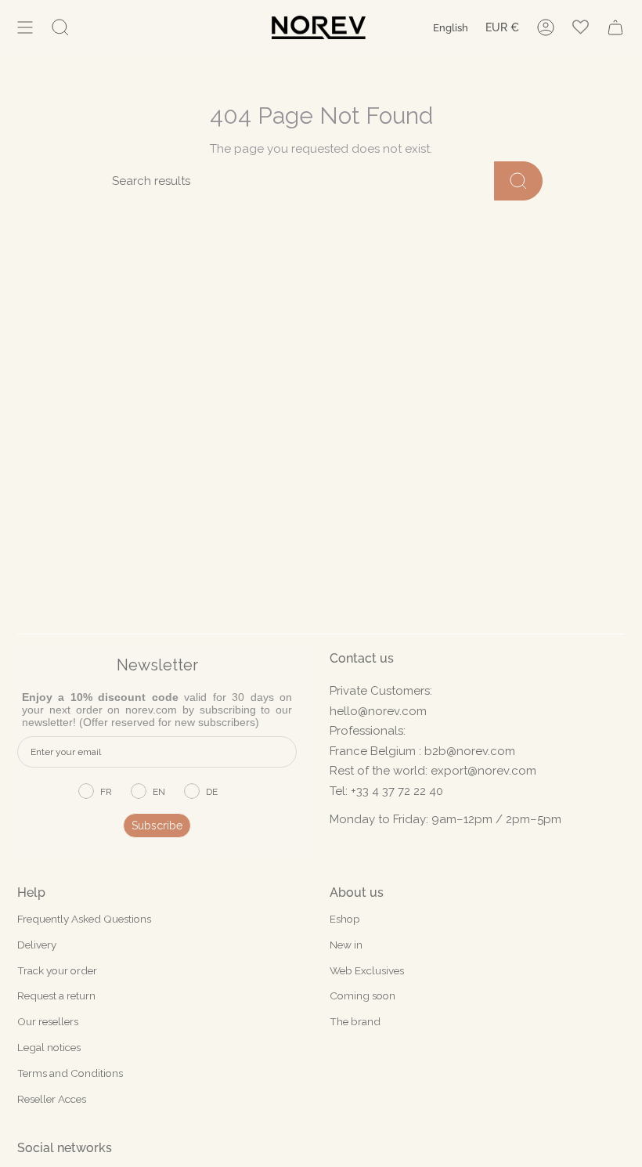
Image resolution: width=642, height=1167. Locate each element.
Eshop (345, 918)
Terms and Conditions (70, 1073)
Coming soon (362, 995)
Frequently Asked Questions (84, 918)
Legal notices (49, 1047)
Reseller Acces (51, 1099)
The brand (355, 1021)
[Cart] (615, 27)
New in (346, 944)
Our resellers (47, 1021)
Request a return (56, 995)
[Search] (518, 181)
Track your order (57, 970)
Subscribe (157, 825)
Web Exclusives (367, 970)
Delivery (36, 944)
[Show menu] (25, 27)
